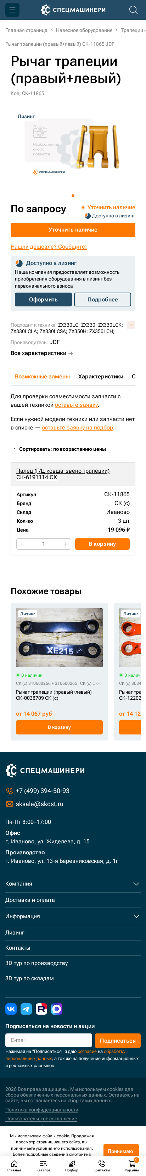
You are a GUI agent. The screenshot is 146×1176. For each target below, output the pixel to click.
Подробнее (103, 299)
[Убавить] (22, 544)
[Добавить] (66, 544)
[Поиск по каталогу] (134, 10)
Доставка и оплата (30, 900)
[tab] (73, 195)
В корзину (102, 543)
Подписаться (118, 1040)
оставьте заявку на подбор (77, 427)
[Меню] (12, 10)
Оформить (43, 299)
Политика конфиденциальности (41, 1109)
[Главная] (73, 10)
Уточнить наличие (73, 229)
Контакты (17, 947)
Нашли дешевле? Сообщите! (49, 246)
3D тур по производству (36, 963)
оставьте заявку (76, 404)
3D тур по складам (29, 978)
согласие (87, 1051)
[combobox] (66, 449)
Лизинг (14, 932)
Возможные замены (42, 376)
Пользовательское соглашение (41, 1118)
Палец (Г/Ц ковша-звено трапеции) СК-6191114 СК (63, 474)
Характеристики (100, 376)
